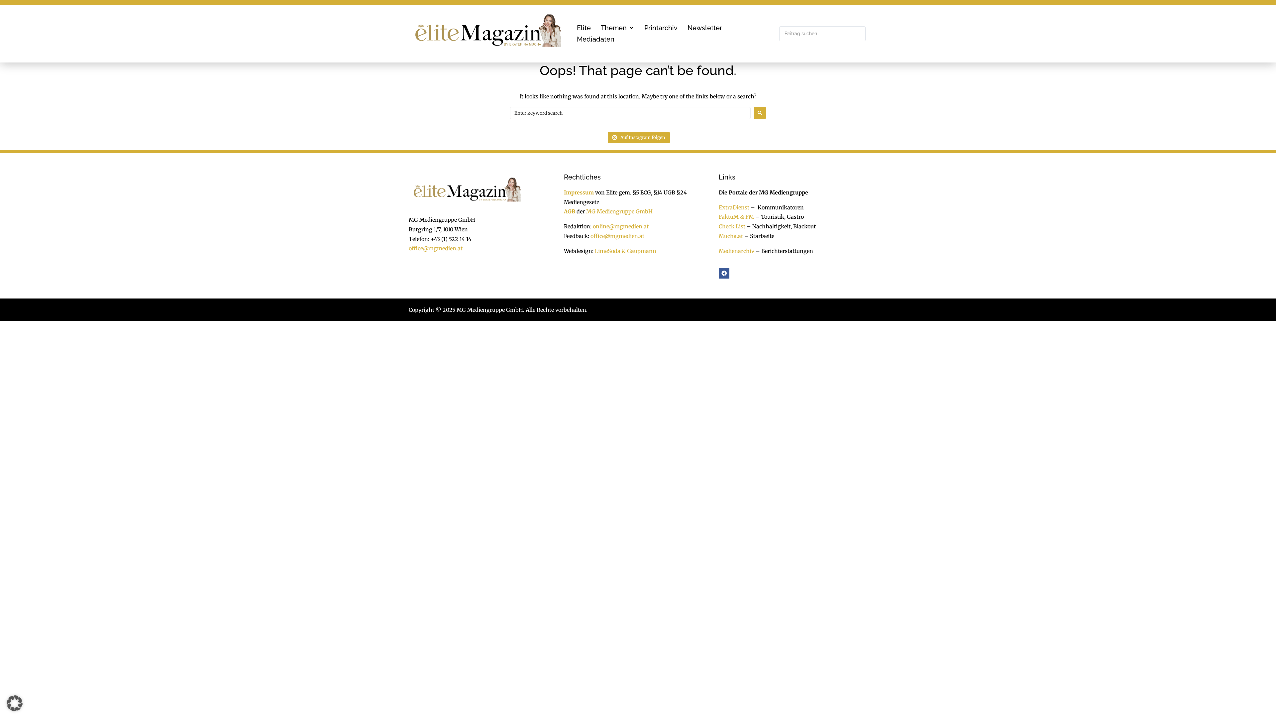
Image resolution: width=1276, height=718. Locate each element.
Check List (732, 226)
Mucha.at (731, 236)
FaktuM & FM (736, 216)
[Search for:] (630, 113)
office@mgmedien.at (436, 248)
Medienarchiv (736, 251)
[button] (617, 28)
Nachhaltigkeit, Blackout (780, 226)
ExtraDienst (734, 207)
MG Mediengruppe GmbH (619, 211)
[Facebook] (724, 273)
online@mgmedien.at (621, 226)
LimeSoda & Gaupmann (625, 251)
